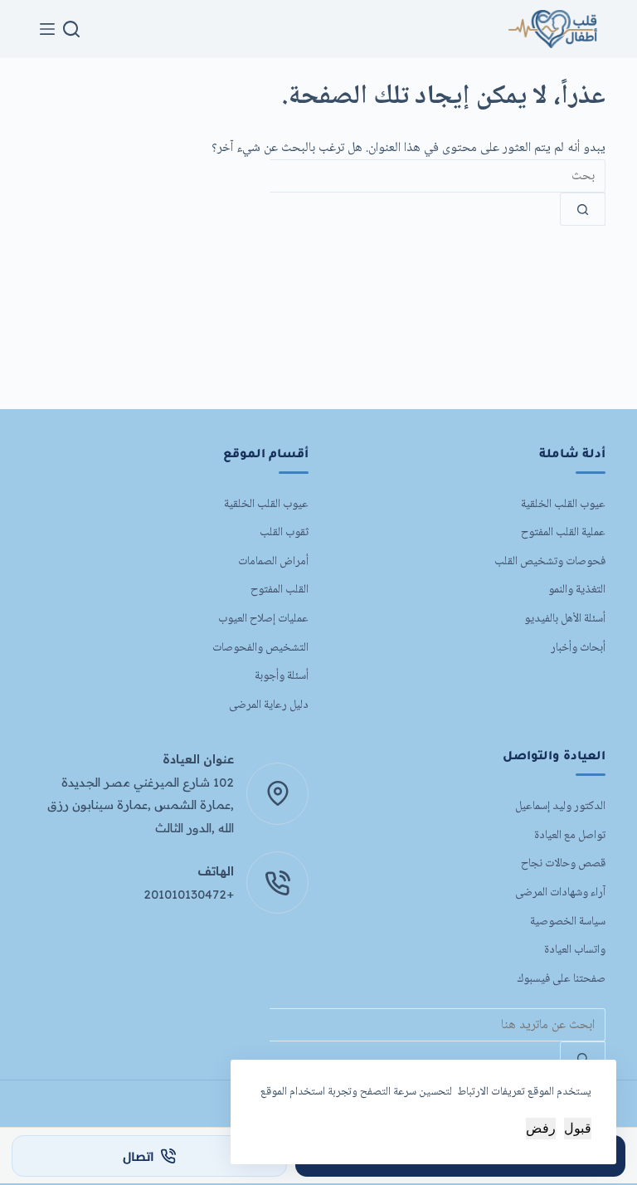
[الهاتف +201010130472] (277, 882)
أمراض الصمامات (273, 561)
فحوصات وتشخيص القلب (549, 561)
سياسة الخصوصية (567, 921)
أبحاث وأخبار (578, 647)
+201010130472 (188, 894)
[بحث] (71, 29)
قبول (577, 1128)
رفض (541, 1128)
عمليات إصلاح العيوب (263, 618)
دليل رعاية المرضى (269, 704)
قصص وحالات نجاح (563, 863)
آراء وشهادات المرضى (560, 892)
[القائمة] (47, 29)
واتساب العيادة (574, 949)
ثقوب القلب (284, 532)
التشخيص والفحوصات (260, 647)
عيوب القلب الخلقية (563, 504)
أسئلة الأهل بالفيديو (564, 618)
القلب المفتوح (279, 589)
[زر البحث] (582, 209)
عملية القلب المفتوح (563, 532)
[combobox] (437, 176)
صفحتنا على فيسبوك (561, 978)
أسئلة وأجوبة (282, 675)
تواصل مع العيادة (569, 835)
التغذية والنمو (576, 589)
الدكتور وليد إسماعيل (560, 806)
